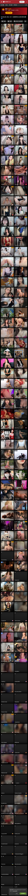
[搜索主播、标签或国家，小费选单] (26, 5)
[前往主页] (8, 1)
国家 (11, 21)
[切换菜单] (1, 2)
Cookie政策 (15, 891)
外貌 (4, 21)
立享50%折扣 (8, 12)
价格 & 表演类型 (19, 21)
